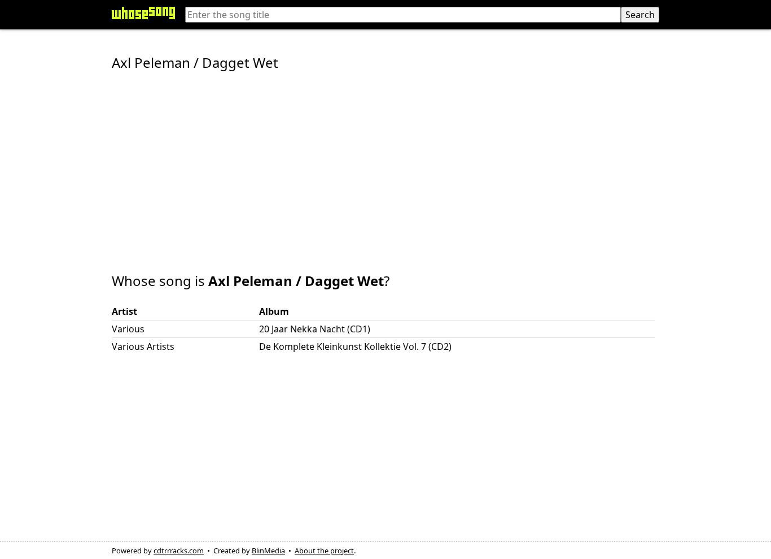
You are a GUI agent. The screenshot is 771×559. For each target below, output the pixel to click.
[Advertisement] (385, 164)
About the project (324, 550)
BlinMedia (268, 550)
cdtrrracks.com (179, 550)
